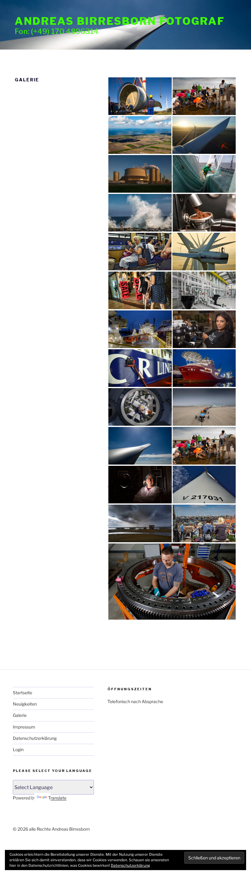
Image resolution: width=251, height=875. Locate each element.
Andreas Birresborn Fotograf (120, 21)
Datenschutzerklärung (35, 738)
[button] (140, 96)
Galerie (20, 715)
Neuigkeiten (25, 703)
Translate (57, 797)
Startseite (22, 692)
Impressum (24, 726)
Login (18, 749)
